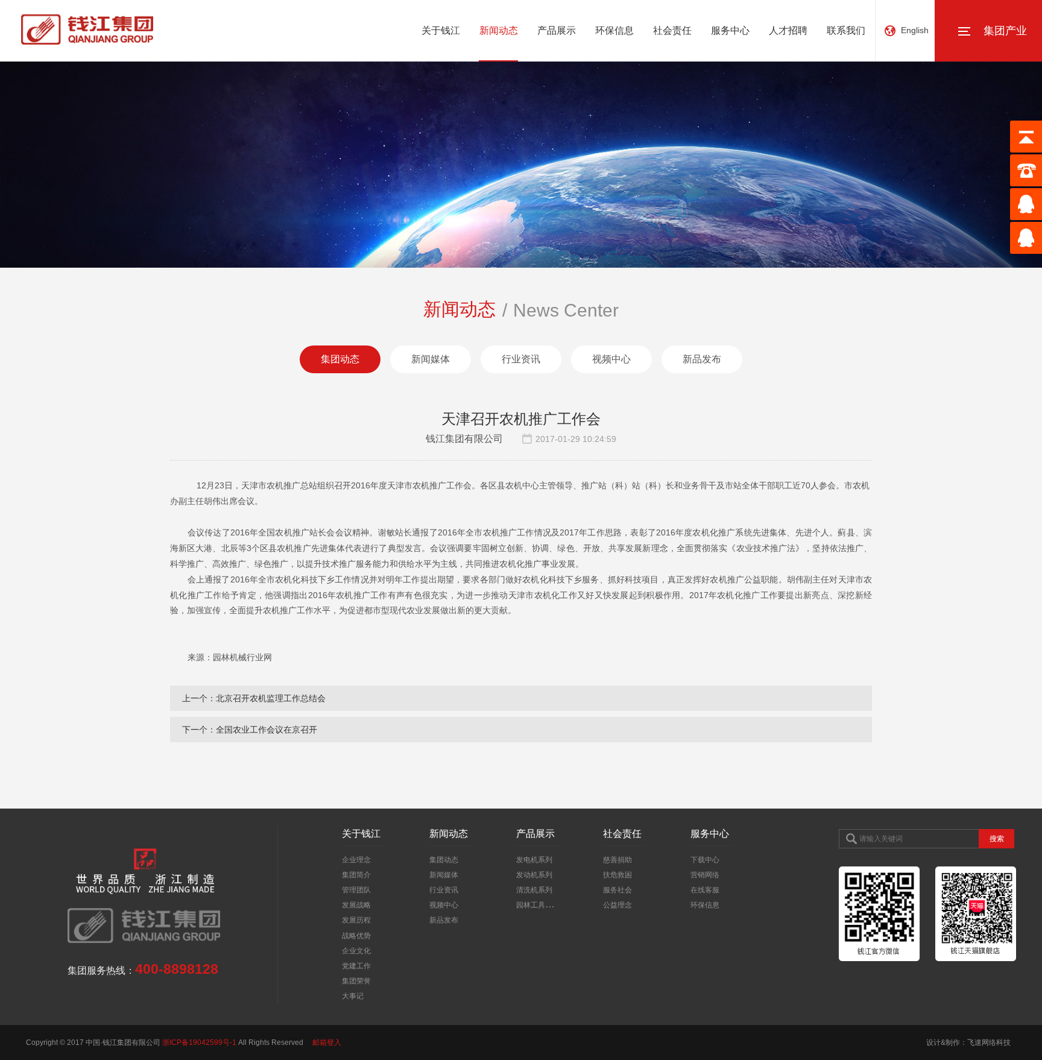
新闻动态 (498, 30)
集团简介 (356, 875)
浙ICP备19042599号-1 (199, 1042)
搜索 (997, 838)
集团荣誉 (356, 981)
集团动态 (340, 359)
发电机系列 (534, 860)
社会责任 (672, 30)
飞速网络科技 (989, 1042)
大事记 (353, 996)
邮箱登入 (326, 1042)
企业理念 (356, 860)
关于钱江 (441, 30)
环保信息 (614, 30)
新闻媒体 (430, 359)
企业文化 (356, 951)
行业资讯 (521, 359)
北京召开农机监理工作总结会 (271, 698)
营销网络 (704, 875)
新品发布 (702, 359)
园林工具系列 (538, 905)
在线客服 (704, 890)
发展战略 (356, 905)
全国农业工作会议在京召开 (266, 729)
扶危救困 (617, 875)
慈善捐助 (617, 860)
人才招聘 (788, 30)
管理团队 (356, 890)
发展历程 (356, 920)
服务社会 (617, 890)
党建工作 (356, 966)
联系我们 (846, 30)
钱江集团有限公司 (464, 439)
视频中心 (611, 359)
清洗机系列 (534, 890)
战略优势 (356, 936)
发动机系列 (534, 875)
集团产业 (1005, 31)
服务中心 (730, 30)
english (915, 30)
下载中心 (704, 860)
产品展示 (556, 30)
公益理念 (617, 905)
